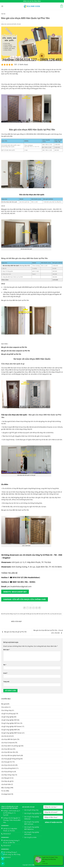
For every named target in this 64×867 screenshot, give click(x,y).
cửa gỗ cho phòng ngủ (8, 713)
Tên (4, 664)
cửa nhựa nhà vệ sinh (8, 765)
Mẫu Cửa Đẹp (5, 788)
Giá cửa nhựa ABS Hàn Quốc (11, 265)
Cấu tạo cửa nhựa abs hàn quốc (14, 415)
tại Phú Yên (17, 354)
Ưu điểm (4, 484)
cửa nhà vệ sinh (6, 736)
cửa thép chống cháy (7, 775)
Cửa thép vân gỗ (6, 781)
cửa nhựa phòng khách (8, 768)
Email (5, 673)
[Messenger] (3, 864)
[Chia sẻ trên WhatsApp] (24, 607)
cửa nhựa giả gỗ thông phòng (10, 759)
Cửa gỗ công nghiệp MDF (9, 730)
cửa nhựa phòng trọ (7, 771)
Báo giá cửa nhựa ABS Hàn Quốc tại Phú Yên (39, 613)
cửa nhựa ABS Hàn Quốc (9, 739)
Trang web (6, 681)
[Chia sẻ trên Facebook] (27, 607)
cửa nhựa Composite (7, 743)
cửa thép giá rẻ (6, 778)
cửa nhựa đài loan (7, 749)
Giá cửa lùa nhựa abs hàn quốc (31, 195)
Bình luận (6, 649)
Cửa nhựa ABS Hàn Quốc (9, 134)
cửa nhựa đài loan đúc (8, 752)
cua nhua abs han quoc (56, 613)
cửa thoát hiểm (6, 784)
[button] (2, 6)
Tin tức (3, 791)
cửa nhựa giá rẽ (6, 762)
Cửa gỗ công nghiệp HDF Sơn (10, 723)
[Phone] (3, 854)
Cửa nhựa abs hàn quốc (8, 84)
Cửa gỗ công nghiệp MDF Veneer (11, 733)
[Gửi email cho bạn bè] (33, 607)
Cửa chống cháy (6, 710)
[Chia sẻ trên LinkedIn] (39, 607)
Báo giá (3, 704)
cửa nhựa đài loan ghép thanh (10, 755)
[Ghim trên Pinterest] (36, 607)
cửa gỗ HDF (10, 354)
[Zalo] (3, 859)
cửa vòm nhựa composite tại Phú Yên (18, 351)
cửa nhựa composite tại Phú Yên (16, 347)
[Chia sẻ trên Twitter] (30, 607)
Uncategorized (5, 794)
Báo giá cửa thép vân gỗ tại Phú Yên (15, 632)
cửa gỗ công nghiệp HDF (9, 720)
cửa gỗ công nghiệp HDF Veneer (11, 726)
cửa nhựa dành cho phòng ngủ (11, 746)
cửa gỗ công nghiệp (7, 717)
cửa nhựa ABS (11, 209)
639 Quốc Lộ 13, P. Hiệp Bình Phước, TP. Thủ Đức (31, 562)
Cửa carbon (5, 707)
